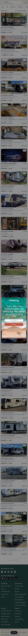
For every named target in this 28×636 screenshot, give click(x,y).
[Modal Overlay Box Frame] (14, 318)
